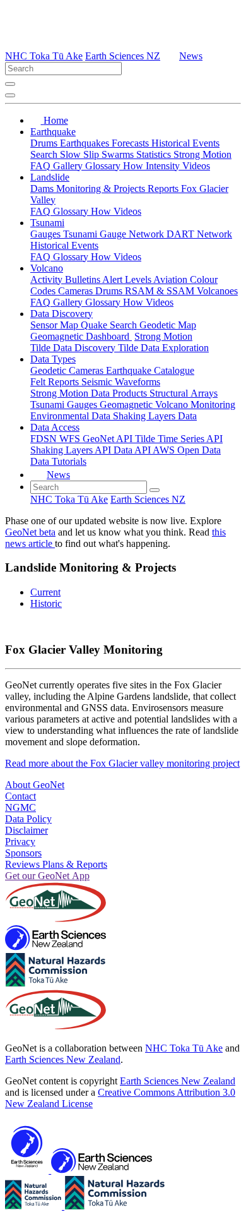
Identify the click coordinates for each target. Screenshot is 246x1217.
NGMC (20, 807)
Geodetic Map (167, 325)
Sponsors (23, 853)
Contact (20, 796)
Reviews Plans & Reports (56, 864)
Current (45, 592)
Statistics (154, 154)
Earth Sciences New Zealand (62, 1059)
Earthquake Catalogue (150, 370)
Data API (133, 450)
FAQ (41, 165)
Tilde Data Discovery (74, 347)
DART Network (199, 234)
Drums (45, 143)
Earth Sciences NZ (122, 56)
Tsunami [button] (47, 222)
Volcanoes (217, 290)
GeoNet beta (30, 532)
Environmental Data (71, 416)
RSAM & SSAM (161, 290)
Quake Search (110, 325)
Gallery (69, 165)
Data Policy (28, 818)
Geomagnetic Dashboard (81, 336)
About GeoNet (34, 784)
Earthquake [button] (53, 131)
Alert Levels (127, 279)
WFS (71, 438)
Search (45, 154)
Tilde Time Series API (179, 438)
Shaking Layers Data (155, 416)
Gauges (46, 234)
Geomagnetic (127, 404)
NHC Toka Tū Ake (44, 56)
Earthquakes (86, 143)
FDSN (44, 438)
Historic (46, 603)
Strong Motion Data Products (89, 393)
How (134, 165)
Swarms (119, 154)
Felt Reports (55, 381)
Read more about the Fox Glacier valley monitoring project (122, 763)
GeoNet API (109, 438)
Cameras (76, 290)
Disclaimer (26, 830)
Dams (43, 188)
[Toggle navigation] (10, 95)
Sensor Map (55, 325)
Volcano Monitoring (195, 404)
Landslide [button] (49, 177)
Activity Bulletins (66, 279)
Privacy (20, 841)
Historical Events (185, 143)
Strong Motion (202, 154)
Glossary (104, 165)
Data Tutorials (58, 461)
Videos (196, 165)
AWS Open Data (187, 450)
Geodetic (49, 370)
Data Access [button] (54, 427)
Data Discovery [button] (61, 313)
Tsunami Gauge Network (115, 234)
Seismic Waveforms (120, 381)
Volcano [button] (46, 268)
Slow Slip (81, 154)
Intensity (164, 165)
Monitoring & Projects (102, 188)
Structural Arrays (183, 393)
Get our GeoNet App (47, 875)
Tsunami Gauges (65, 404)
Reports (164, 188)
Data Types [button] (53, 359)
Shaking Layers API (72, 450)
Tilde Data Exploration (163, 347)
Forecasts (131, 143)
